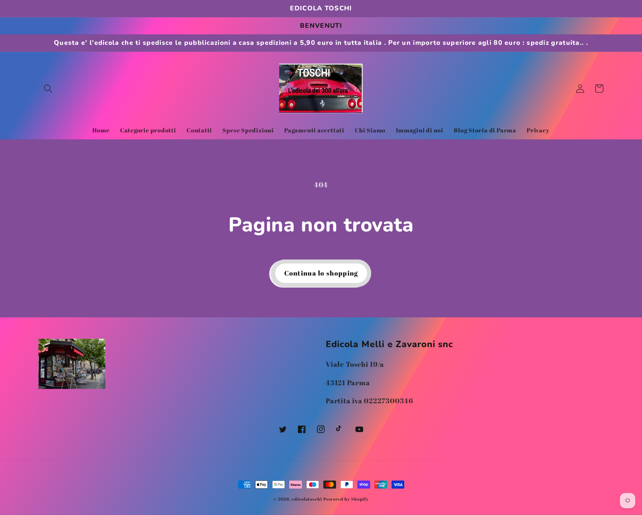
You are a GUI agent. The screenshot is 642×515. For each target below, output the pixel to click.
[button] (48, 88)
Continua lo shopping (321, 273)
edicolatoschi (307, 499)
